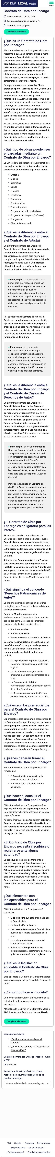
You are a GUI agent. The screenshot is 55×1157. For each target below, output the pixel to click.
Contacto (29, 1143)
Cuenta (17, 1143)
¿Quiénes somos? (15, 1152)
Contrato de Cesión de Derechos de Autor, (24, 416)
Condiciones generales (39, 1152)
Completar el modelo (16, 31)
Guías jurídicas (36, 1147)
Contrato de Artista (32, 316)
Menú (51, 5)
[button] (48, 1083)
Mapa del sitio (18, 1147)
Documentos (43, 1143)
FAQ (9, 1143)
